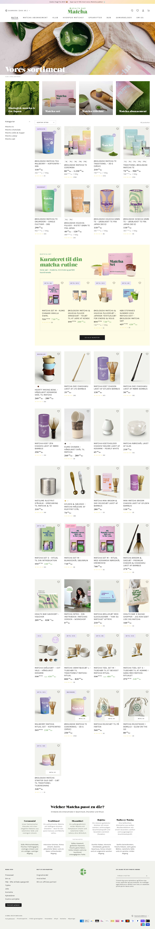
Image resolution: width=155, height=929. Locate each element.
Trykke (8, 885)
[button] (132, 10)
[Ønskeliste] (137, 10)
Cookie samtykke (12, 899)
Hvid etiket (41, 878)
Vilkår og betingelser (36, 918)
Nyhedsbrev (10, 896)
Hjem (6, 76)
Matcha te (9, 127)
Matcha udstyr (11, 136)
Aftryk (56, 918)
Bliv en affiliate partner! (46, 882)
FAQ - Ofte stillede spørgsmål (17, 882)
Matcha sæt (10, 139)
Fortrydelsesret (10, 918)
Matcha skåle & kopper (15, 133)
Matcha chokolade (13, 130)
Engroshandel (42, 875)
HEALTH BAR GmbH (16, 915)
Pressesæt (9, 875)
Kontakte (9, 892)
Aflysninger (71, 918)
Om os (7, 878)
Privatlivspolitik (22, 918)
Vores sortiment (15, 76)
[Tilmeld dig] (147, 875)
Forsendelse (48, 918)
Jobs (7, 889)
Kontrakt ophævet (13, 905)
